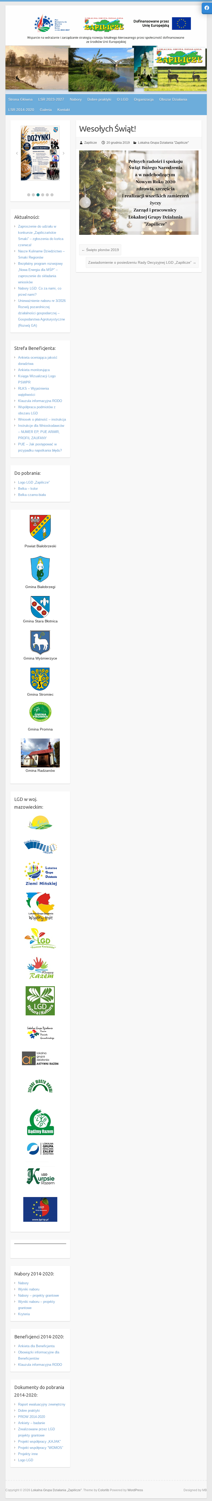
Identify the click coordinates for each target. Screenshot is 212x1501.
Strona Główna (20, 99)
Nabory (23, 1283)
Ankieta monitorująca (34, 370)
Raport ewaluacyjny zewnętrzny (41, 1404)
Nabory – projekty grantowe (38, 1295)
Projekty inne (28, 1454)
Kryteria (24, 1314)
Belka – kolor (28, 489)
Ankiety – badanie (31, 1423)
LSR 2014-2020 (21, 110)
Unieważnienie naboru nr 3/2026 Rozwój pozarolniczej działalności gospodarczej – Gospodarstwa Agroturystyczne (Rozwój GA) (42, 313)
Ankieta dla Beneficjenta (36, 1346)
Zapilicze (90, 143)
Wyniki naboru (28, 1289)
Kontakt (63, 110)
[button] (28, 194)
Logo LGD (25, 1460)
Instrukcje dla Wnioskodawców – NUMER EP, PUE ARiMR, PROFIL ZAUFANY (41, 432)
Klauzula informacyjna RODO (40, 401)
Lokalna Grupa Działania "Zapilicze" (163, 143)
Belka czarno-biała (32, 495)
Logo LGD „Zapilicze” (34, 482)
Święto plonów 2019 (100, 250)
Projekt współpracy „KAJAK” (39, 1441)
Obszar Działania (173, 99)
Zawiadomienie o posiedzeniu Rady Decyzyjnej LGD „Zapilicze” (142, 262)
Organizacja (144, 99)
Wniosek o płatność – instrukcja (42, 419)
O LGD (122, 99)
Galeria (46, 110)
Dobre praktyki (29, 1410)
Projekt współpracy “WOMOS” (40, 1448)
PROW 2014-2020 (31, 1417)
